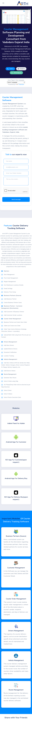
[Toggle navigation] (3, 3)
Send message (16, 199)
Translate (21, 84)
